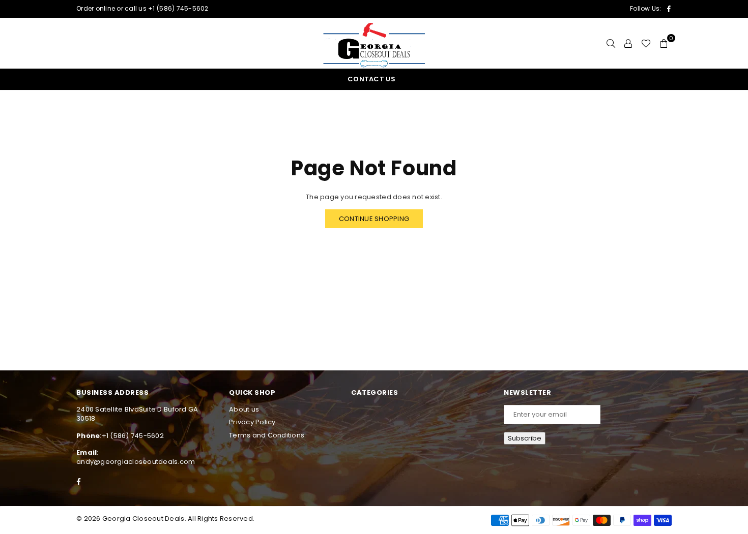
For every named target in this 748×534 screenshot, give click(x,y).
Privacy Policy (252, 422)
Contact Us (371, 79)
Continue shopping (374, 219)
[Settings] (628, 43)
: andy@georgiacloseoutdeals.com (135, 457)
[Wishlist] (646, 43)
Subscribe (524, 438)
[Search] (611, 43)
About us (244, 409)
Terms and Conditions (266, 435)
